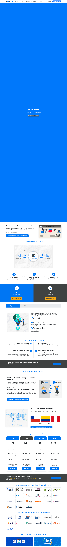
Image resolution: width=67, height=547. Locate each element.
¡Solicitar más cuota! (56, 477)
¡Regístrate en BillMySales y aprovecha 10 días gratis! (17, 235)
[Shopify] (47, 490)
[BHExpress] (19, 517)
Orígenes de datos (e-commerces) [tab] (13, 306)
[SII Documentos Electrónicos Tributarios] (28, 517)
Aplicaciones (23, 1)
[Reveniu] (47, 501)
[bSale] (56, 523)
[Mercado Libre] (10, 495)
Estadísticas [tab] (54, 305)
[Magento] (28, 495)
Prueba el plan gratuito (10, 365)
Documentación (29, 1)
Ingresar (50, 1)
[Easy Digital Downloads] (47, 495)
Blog (38, 1)
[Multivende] (56, 495)
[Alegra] (28, 523)
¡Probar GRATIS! (57, 1)
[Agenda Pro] (56, 501)
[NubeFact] (10, 529)
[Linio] (28, 501)
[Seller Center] (19, 501)
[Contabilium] (19, 523)
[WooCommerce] (38, 490)
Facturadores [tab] (26, 305)
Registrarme (12, 468)
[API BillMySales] (10, 490)
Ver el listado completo (16, 298)
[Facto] (47, 523)
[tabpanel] (33, 322)
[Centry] (10, 501)
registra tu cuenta (13, 478)
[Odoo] (28, 490)
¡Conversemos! (51, 423)
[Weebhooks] (47, 517)
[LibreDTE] (10, 517)
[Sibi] (10, 523)
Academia (35, 1)
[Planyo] (10, 507)
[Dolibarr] (28, 507)
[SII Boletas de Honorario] (38, 517)
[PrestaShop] (38, 495)
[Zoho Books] (19, 507)
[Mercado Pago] (19, 495)
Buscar (41, 1)
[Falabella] (38, 501)
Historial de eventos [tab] (40, 305)
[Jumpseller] (56, 490)
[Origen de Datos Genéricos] (19, 490)
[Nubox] (38, 523)
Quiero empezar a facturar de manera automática (41, 427)
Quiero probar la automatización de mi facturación (18, 399)
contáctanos (33, 478)
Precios (18, 1)
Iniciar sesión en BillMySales (33, 115)
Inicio (16, 1)
